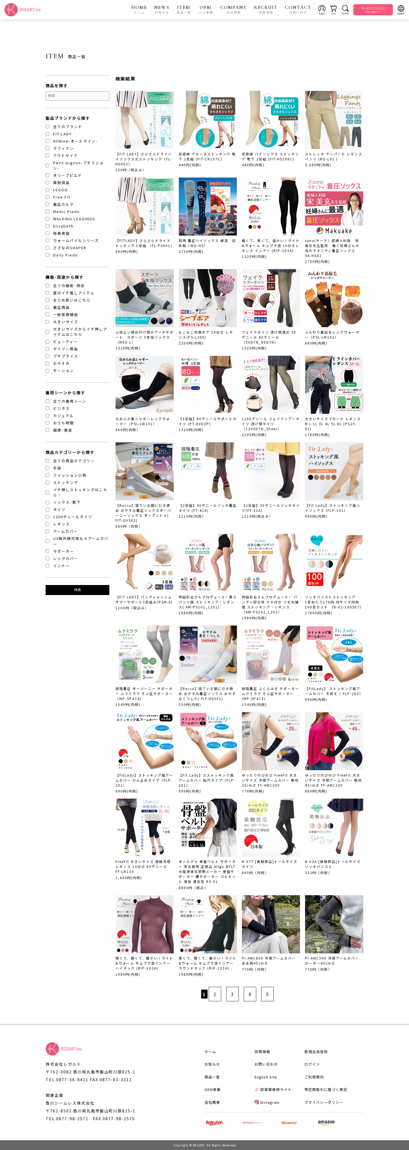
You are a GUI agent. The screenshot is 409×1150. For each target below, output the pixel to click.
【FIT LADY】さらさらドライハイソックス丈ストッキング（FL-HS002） (143, 158)
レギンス (61, 524)
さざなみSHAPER (70, 247)
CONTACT (298, 9)
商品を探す (57, 85)
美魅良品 (61, 182)
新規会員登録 (316, 1051)
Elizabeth (63, 226)
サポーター (63, 551)
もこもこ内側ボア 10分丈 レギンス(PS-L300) (206, 334)
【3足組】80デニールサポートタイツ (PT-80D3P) (208, 421)
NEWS (161, 9)
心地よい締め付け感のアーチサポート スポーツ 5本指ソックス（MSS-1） (144, 337)
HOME (139, 9)
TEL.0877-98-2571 (67, 1118)
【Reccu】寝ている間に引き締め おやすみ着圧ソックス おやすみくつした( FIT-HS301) (207, 693)
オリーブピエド (67, 175)
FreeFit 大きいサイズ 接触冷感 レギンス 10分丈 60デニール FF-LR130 (143, 866)
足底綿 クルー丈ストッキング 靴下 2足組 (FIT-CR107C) (207, 156)
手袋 (57, 468)
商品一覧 (212, 1077)
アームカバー (65, 531)
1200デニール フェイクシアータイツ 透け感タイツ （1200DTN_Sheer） (271, 423)
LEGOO (60, 189)
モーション (63, 370)
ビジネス (61, 408)
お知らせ (212, 1064)
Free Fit (61, 197)
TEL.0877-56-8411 (67, 1079)
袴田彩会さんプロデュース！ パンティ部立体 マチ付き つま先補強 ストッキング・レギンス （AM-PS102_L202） (270, 604)
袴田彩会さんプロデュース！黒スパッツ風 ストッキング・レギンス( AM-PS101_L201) (208, 601)
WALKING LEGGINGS (74, 218)
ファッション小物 (70, 475)
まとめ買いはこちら (72, 300)
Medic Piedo (66, 211)
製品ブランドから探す (68, 118)
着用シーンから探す (65, 392)
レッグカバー (65, 558)
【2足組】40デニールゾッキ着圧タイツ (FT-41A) (208, 508)
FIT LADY (62, 133)
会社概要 (212, 1102)
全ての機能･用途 (69, 285)
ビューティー (65, 341)
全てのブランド (67, 126)
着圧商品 (61, 307)
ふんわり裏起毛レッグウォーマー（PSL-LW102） (332, 334)
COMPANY (233, 9)
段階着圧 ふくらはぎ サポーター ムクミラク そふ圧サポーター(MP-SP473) (270, 693)
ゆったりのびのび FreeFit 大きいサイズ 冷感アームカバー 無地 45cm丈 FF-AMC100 (333, 780)
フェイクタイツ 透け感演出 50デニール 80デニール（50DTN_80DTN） (269, 337)
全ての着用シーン (69, 401)
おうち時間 (63, 422)
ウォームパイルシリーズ (76, 240)
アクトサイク (65, 155)
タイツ (59, 509)
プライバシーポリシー (323, 1102)
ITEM (184, 9)
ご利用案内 (314, 1077)
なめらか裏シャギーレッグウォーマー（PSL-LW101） (142, 421)
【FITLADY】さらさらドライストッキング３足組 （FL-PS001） (144, 243)
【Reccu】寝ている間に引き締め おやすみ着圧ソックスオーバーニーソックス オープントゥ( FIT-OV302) (143, 513)
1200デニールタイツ (72, 516)
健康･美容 (62, 430)
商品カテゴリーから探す (70, 452)
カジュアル (63, 415)
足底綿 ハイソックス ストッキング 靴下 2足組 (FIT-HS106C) (270, 156)
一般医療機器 (65, 314)
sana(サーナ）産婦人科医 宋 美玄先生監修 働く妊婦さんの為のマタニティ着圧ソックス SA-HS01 (332, 248)
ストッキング (65, 482)
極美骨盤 (61, 233)
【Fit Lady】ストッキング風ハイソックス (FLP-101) (332, 508)
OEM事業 (212, 1089)
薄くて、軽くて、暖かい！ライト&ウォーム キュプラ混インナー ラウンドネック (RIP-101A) (207, 963)
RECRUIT (266, 9)
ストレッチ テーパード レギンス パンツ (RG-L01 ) (333, 156)
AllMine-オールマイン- (75, 141)
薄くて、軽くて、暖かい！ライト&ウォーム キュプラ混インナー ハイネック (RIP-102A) (144, 963)
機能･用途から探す (65, 277)
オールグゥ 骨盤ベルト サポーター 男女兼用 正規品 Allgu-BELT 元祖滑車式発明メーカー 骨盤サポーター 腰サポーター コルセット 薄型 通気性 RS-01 (207, 871)
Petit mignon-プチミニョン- (78, 165)
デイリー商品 (65, 348)
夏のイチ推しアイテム (74, 292)
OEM (205, 9)
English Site (266, 1077)
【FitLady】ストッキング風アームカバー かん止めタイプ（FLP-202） (144, 780)
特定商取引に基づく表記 (325, 1089)
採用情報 (262, 1051)
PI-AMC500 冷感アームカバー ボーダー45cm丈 (332, 960)
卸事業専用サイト (276, 1089)
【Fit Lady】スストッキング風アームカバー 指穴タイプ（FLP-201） (207, 780)
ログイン (312, 1064)
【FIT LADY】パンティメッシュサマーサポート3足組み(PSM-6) (144, 599)
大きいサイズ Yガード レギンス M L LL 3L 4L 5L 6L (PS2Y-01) (333, 423)
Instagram (270, 1102)
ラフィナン (63, 148)
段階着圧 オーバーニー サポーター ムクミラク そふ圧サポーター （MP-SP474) (146, 693)
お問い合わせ (266, 1064)
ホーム (210, 1051)
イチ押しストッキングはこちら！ (80, 492)
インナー (61, 565)
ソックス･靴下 (67, 502)
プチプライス (65, 356)
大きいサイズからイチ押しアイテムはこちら (80, 331)
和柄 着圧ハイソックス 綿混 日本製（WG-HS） (207, 243)
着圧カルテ (63, 204)
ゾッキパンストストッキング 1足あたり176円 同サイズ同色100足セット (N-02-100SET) (333, 601)
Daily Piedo (65, 255)
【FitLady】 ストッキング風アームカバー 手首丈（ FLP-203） (334, 691)
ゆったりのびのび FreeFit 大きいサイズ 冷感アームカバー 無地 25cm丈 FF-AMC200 (270, 780)
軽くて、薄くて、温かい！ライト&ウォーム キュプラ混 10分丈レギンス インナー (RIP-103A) (271, 245)
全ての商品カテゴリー (74, 460)
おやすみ (61, 363)
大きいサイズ (65, 321)
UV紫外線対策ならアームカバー (81, 541)
